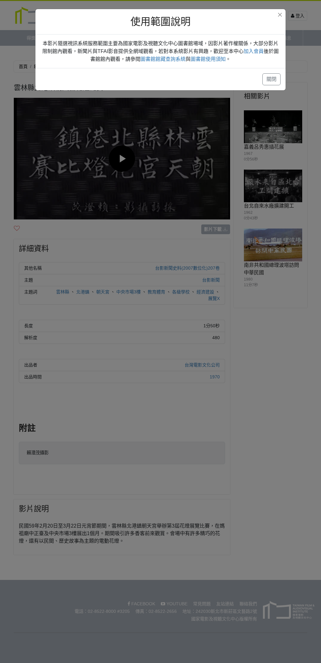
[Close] (280, 14)
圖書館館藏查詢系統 (163, 59)
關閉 (271, 79)
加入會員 (254, 51)
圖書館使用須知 (208, 59)
